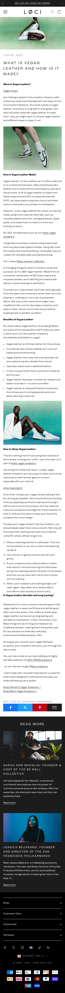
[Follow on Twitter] (13, 947)
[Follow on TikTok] (39, 947)
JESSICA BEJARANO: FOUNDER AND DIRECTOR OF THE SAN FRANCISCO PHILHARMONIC (29, 851)
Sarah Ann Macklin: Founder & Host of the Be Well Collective (32, 769)
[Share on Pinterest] (40, 707)
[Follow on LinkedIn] (48, 947)
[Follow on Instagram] (22, 947)
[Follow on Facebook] (5, 947)
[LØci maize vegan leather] (32, 422)
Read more (9, 803)
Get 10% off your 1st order (32, 3)
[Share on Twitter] (25, 707)
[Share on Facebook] (10, 707)
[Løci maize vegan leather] (32, 148)
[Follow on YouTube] (31, 947)
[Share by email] (54, 707)
